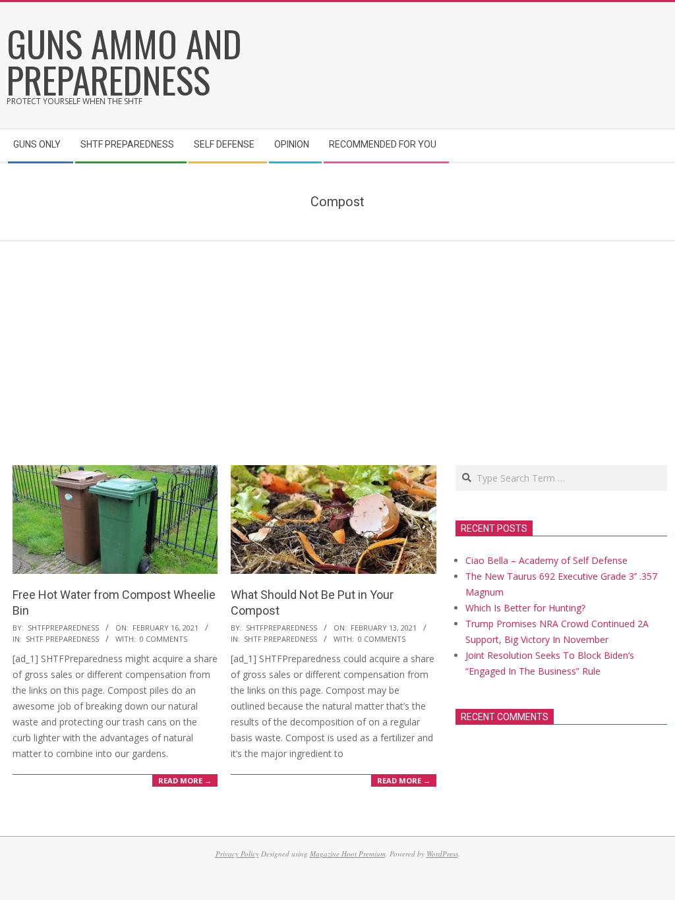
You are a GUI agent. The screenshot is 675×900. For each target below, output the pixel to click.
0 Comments (163, 639)
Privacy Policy (237, 853)
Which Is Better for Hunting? (525, 608)
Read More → (185, 780)
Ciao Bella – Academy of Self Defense (546, 560)
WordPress (442, 853)
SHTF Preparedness (62, 639)
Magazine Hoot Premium (348, 853)
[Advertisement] (337, 340)
